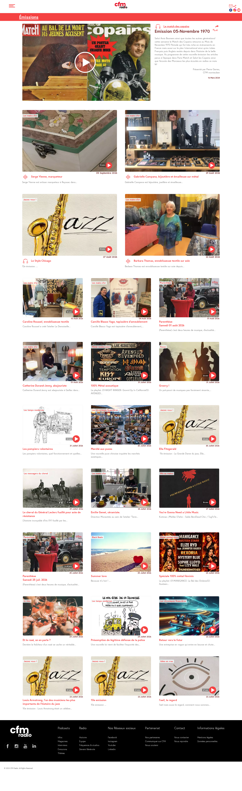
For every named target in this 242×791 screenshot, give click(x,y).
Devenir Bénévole (87, 749)
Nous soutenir (151, 745)
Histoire (83, 737)
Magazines (63, 741)
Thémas (61, 753)
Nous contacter (181, 737)
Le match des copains (176, 26)
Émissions (28, 17)
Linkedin (112, 749)
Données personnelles (207, 741)
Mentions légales (205, 737)
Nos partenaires (152, 737)
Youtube (112, 745)
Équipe (82, 741)
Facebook (112, 737)
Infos (60, 737)
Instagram (112, 741)
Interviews (62, 745)
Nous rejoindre (181, 741)
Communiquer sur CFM (155, 741)
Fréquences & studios (89, 745)
